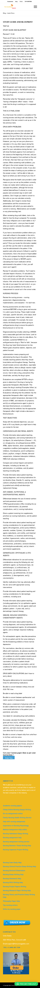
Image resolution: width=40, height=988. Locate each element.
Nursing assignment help (12, 837)
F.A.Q (21, 1)
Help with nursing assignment (14, 821)
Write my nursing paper (11, 909)
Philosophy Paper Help (11, 901)
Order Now (9, 758)
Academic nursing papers (12, 805)
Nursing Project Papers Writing (14, 886)
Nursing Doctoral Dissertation (14, 870)
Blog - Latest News (8, 13)
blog (16, 1)
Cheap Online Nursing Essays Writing (17, 809)
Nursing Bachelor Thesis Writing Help (17, 845)
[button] (26, 984)
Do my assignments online (13, 813)
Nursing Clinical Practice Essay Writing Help (19, 866)
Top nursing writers (10, 905)
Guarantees (10, 1)
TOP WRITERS (28, 1)
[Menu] (34, 6)
